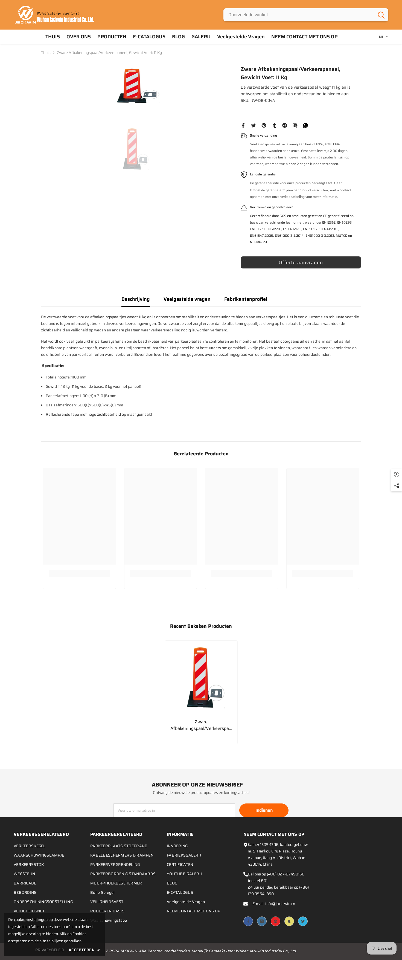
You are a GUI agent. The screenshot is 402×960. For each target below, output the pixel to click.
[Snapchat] (289, 921)
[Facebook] (243, 125)
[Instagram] (262, 921)
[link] (79, 573)
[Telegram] (284, 125)
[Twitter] (253, 125)
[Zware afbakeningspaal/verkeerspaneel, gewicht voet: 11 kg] (201, 677)
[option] (133, 85)
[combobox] (298, 14)
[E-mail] (295, 125)
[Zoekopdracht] (305, 14)
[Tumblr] (274, 125)
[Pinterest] (263, 125)
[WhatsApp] (305, 125)
